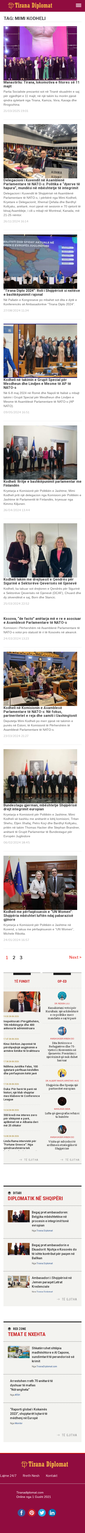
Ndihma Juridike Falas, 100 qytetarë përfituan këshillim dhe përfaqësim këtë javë (21, 1070)
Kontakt (52, 1475)
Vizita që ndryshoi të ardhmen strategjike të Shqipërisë (62, 1144)
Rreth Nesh (31, 1475)
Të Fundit (22, 981)
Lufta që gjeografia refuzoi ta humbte (62, 1115)
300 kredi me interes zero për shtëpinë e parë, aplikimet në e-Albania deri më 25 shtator (20, 1120)
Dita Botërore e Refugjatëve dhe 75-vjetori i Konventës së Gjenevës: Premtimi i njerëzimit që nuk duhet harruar (62, 1051)
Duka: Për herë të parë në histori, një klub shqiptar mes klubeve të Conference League (21, 1094)
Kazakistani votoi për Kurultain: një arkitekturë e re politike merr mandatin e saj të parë (62, 1013)
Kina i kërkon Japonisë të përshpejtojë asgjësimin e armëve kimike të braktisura (21, 1047)
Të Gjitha (31, 1159)
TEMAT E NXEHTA (27, 1332)
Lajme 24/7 (8, 1475)
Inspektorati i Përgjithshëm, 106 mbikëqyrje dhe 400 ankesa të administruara (21, 1025)
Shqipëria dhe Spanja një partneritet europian (62, 1086)
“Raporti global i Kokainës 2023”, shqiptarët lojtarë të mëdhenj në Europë (28, 1414)
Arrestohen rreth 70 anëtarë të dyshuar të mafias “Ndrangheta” (31, 1385)
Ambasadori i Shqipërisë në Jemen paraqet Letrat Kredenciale (52, 1282)
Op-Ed (62, 981)
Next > (75, 957)
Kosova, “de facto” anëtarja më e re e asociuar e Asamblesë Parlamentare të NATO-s (42, 621)
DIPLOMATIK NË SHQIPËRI (35, 1196)
